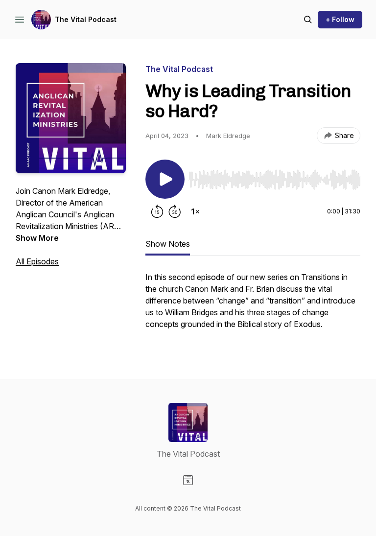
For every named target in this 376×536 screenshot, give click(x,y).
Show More (37, 238)
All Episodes (37, 261)
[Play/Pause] (165, 179)
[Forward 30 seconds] (175, 211)
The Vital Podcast (86, 19)
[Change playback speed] (195, 211)
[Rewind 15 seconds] (157, 211)
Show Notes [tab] (167, 244)
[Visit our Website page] (188, 480)
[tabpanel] (252, 305)
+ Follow (340, 19)
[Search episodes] (308, 19)
